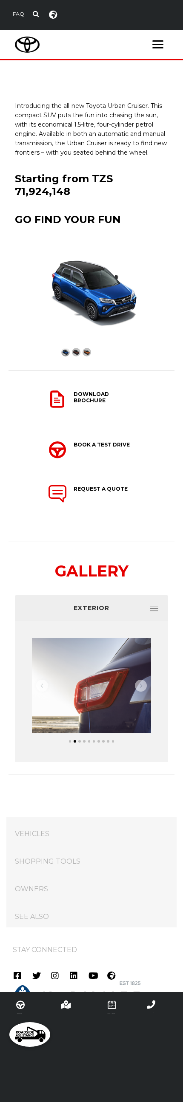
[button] (42, 686)
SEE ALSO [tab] (32, 917)
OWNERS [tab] (31, 889)
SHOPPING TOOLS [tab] (47, 861)
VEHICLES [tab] (32, 834)
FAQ (18, 14)
